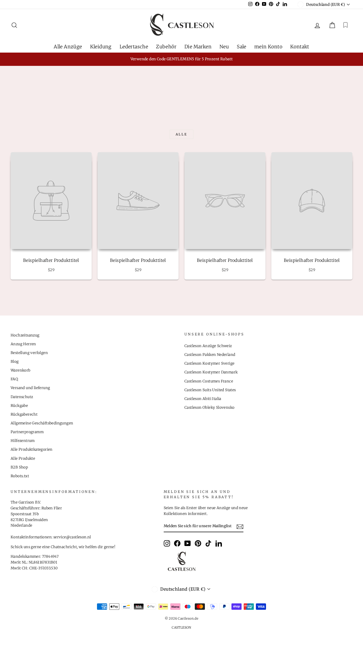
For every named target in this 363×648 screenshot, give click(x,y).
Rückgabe (19, 405)
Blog (15, 361)
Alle (181, 134)
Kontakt (299, 47)
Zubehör (166, 47)
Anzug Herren (23, 344)
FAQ (14, 379)
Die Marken (198, 47)
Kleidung (101, 47)
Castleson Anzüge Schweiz (208, 346)
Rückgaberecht (24, 414)
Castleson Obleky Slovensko (209, 407)
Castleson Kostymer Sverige (209, 363)
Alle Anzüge (68, 47)
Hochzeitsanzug (25, 335)
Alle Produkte (23, 458)
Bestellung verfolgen (29, 353)
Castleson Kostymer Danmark (211, 372)
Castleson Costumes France (208, 381)
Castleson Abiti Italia (202, 399)
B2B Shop (19, 467)
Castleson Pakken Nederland (209, 354)
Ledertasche (134, 47)
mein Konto (268, 47)
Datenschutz (22, 397)
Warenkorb (21, 370)
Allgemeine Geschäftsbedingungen (42, 423)
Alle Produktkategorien (32, 449)
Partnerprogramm (27, 432)
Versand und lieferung (30, 388)
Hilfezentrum (23, 440)
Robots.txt (20, 476)
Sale (241, 47)
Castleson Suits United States (210, 390)
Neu (224, 47)
